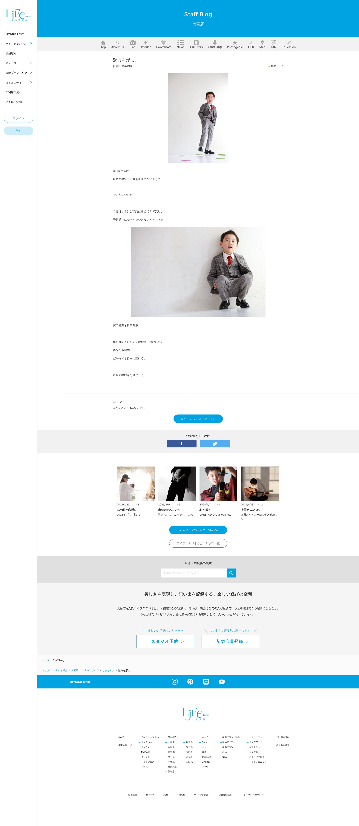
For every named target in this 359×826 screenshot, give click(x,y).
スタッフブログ (257, 757)
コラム (144, 767)
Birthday (206, 762)
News (180, 47)
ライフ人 (145, 747)
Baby (204, 742)
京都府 (189, 757)
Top (103, 47)
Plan (132, 47)
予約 (19, 131)
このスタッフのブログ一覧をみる (198, 530)
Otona (205, 767)
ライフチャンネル (150, 737)
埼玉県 (171, 757)
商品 (224, 752)
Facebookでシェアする (182, 443)
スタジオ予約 (164, 641)
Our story (196, 47)
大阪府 (189, 752)
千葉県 (171, 762)
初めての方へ (228, 742)
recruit (181, 794)
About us (117, 47)
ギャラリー (207, 737)
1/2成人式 (206, 757)
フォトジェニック (258, 762)
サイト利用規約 (201, 794)
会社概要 (132, 794)
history (150, 794)
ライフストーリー (258, 752)
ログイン (18, 118)
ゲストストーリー (258, 747)
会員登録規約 (225, 794)
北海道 (171, 742)
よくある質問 (282, 745)
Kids (204, 747)
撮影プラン (227, 747)
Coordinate (163, 47)
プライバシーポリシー (252, 794)
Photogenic (235, 47)
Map (262, 47)
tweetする (215, 443)
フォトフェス (147, 762)
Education (289, 47)
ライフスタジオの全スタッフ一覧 (198, 543)
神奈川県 (172, 767)
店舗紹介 (172, 737)
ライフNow (146, 742)
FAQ (273, 47)
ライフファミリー (258, 742)
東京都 (171, 752)
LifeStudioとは (124, 745)
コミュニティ (255, 737)
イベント (145, 757)
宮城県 (171, 747)
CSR (251, 47)
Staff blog (215, 47)
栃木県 (189, 742)
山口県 (189, 762)
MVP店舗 (145, 752)
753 (204, 752)
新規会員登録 (230, 641)
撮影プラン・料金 (231, 737)
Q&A (224, 757)
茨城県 (171, 772)
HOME (120, 737)
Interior (146, 47)
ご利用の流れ (282, 737)
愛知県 (189, 747)
